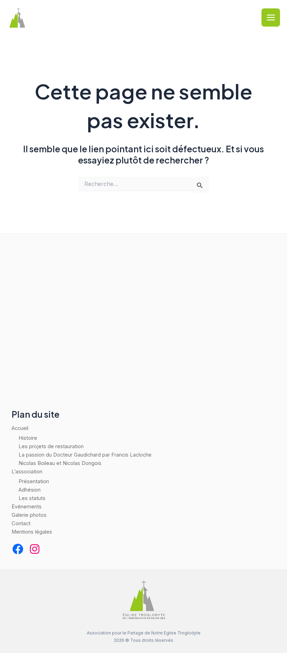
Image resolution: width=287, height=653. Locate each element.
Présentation (34, 481)
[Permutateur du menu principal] (270, 17)
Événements (27, 506)
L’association (27, 471)
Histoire (28, 438)
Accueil (20, 428)
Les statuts (32, 498)
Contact (21, 523)
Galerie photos (29, 515)
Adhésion (30, 490)
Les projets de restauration (51, 446)
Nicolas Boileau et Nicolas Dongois (60, 463)
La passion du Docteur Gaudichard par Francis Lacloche (85, 455)
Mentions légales (32, 532)
